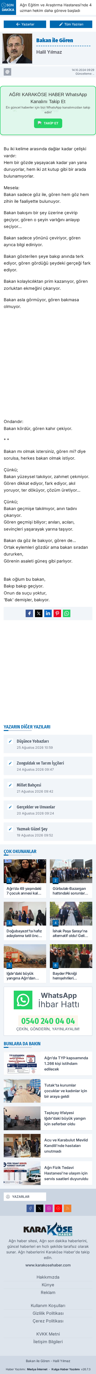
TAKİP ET (51, 123)
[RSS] (67, 1208)
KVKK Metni (48, 1334)
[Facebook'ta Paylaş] (29, 613)
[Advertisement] (48, 672)
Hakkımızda (48, 1277)
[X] (39, 1208)
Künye (48, 1284)
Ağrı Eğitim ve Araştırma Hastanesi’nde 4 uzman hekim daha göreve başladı (54, 8)
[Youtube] (58, 1208)
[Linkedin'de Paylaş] (48, 613)
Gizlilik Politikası (48, 1313)
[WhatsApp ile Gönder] (66, 613)
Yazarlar (27, 24)
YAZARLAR (20, 1197)
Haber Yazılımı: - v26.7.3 (48, 1369)
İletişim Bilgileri (48, 1341)
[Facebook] (30, 1208)
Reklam (48, 1292)
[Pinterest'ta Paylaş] (57, 613)
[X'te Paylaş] (38, 613)
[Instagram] (49, 1208)
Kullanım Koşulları (48, 1305)
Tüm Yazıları (73, 24)
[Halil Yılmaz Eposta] (7, 72)
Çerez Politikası (48, 1320)
